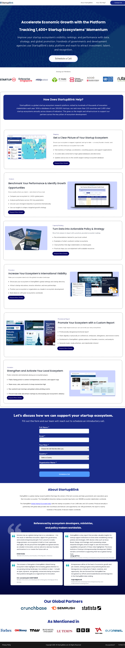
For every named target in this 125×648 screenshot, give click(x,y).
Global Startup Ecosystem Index (41, 504)
